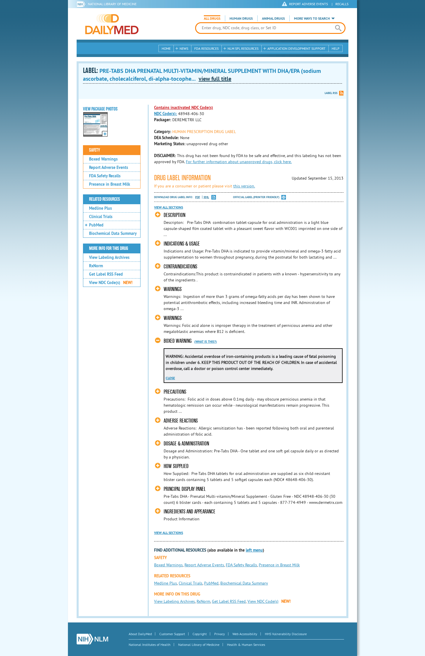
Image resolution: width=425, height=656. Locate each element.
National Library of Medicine (112, 4)
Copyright (200, 634)
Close (170, 378)
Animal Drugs (273, 18)
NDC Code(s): (165, 113)
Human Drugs (241, 18)
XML (206, 197)
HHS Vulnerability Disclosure (286, 634)
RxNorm (96, 265)
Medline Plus (100, 208)
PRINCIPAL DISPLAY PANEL (185, 489)
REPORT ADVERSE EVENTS (308, 4)
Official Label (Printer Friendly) (256, 197)
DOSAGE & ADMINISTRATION (186, 443)
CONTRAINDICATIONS (180, 266)
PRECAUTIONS (175, 391)
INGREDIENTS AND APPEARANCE (189, 511)
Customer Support (172, 634)
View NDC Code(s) (110, 282)
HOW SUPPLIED (176, 466)
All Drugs (212, 18)
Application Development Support (296, 48)
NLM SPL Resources (243, 48)
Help (335, 48)
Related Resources (104, 199)
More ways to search (312, 18)
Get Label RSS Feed (106, 274)
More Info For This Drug (108, 248)
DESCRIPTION (174, 215)
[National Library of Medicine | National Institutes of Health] (92, 639)
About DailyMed (140, 634)
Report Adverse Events (108, 167)
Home (166, 48)
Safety (94, 150)
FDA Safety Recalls (105, 175)
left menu (254, 550)
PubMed (96, 225)
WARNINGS (173, 289)
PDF (197, 197)
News (184, 48)
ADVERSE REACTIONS (181, 420)
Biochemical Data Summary (113, 233)
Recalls (341, 4)
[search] (338, 28)
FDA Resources (206, 48)
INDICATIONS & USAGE (182, 243)
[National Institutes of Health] (82, 4)
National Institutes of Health (150, 644)
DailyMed (111, 24)
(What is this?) (205, 342)
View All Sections (168, 207)
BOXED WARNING (178, 341)
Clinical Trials (100, 216)
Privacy (219, 634)
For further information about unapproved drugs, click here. (239, 161)
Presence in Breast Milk (109, 184)
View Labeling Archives (109, 257)
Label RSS (331, 93)
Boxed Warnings (103, 159)
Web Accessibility (244, 634)
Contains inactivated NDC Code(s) (183, 107)
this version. (244, 186)
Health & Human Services (246, 644)
